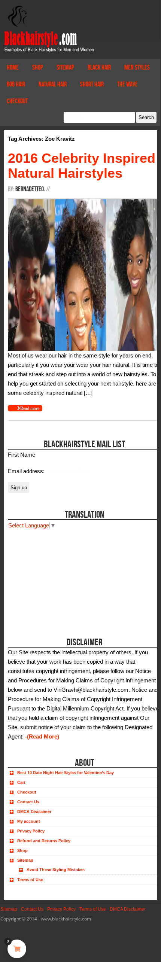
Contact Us (28, 802)
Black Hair (99, 67)
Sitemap (65, 67)
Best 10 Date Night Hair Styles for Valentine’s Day (65, 772)
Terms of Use (30, 879)
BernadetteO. (30, 189)
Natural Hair (53, 84)
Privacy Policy (31, 831)
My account (28, 821)
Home (13, 67)
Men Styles (137, 67)
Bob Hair (16, 84)
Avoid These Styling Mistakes (56, 869)
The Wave (127, 84)
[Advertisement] (50, 577)
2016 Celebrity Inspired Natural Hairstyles (81, 165)
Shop (37, 67)
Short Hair (92, 84)
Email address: (27, 471)
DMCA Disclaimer (34, 811)
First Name (21, 454)
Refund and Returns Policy (43, 840)
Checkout (17, 101)
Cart (21, 782)
